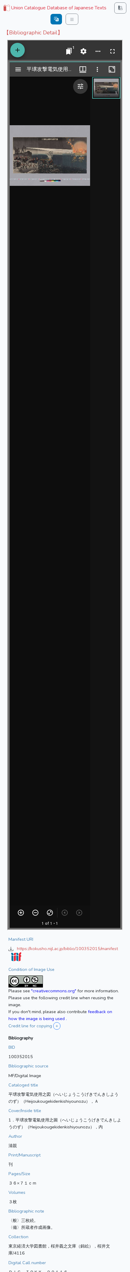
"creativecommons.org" (53, 991)
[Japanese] (56, 19)
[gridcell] (54, 8)
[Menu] (72, 19)
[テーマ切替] (120, 8)
